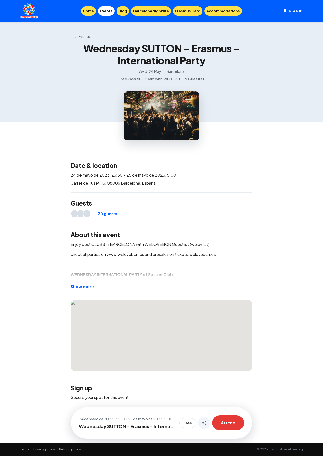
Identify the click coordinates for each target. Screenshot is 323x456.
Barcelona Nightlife (151, 11)
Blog (123, 11)
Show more (82, 286)
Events (106, 11)
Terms (24, 449)
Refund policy (70, 449)
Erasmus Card (187, 11)
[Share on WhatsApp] (204, 423)
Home (88, 11)
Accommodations (223, 11)
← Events (82, 36)
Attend (228, 422)
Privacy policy (44, 449)
